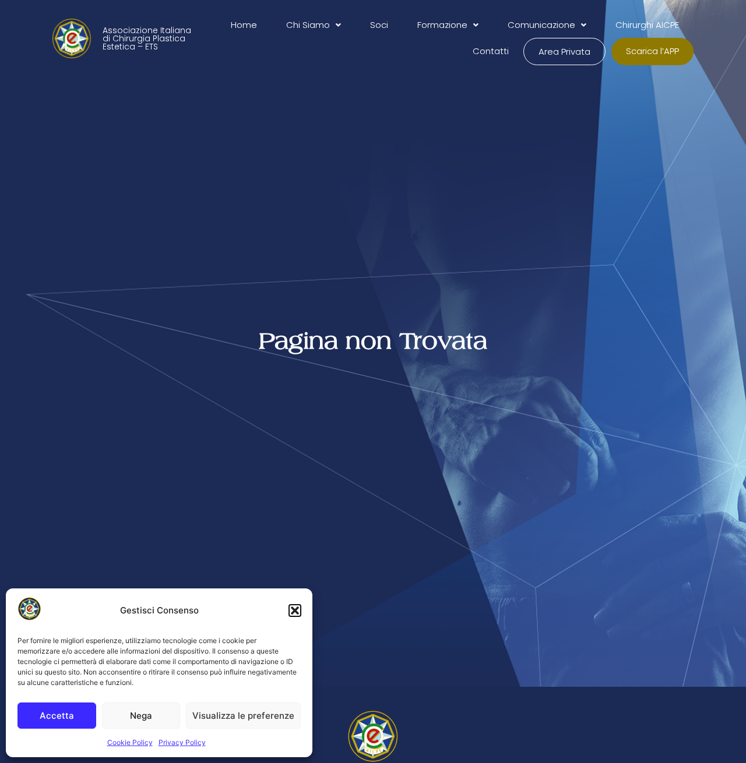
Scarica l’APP (652, 51)
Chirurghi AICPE (647, 25)
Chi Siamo (308, 25)
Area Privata (564, 51)
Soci (379, 25)
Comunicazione (541, 25)
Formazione (442, 25)
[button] (295, 610)
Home (244, 25)
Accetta (57, 715)
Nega (141, 715)
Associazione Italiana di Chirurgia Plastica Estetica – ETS (147, 38)
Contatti (491, 51)
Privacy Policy (182, 742)
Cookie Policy (130, 742)
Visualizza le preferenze (243, 715)
